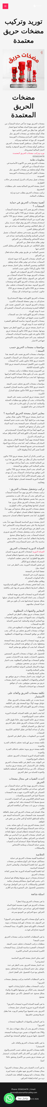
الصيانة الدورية (38, 551)
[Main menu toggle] (5, 6)
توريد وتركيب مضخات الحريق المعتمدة (28, 153)
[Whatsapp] (9, 1098)
